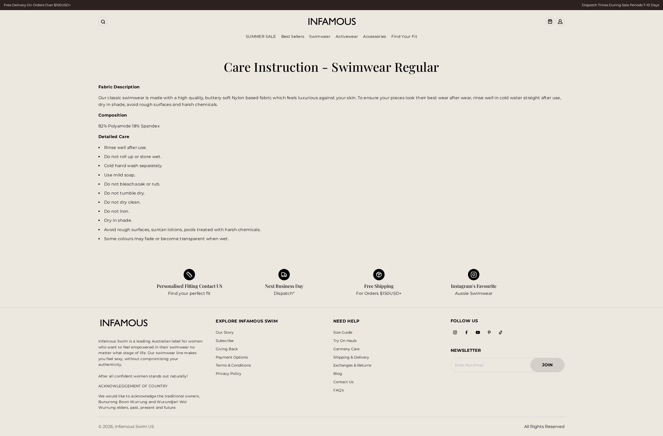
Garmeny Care (346, 349)
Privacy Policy (228, 373)
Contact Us (343, 382)
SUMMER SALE (261, 36)
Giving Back (227, 349)
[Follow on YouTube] (477, 332)
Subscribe (225, 341)
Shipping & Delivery (351, 357)
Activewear (347, 36)
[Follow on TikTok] (500, 332)
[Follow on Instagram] (455, 332)
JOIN (550, 366)
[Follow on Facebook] (466, 332)
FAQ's (338, 390)
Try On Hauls (345, 341)
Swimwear (319, 36)
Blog (337, 373)
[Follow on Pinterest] (489, 332)
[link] (284, 283)
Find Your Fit (404, 36)
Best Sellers (292, 36)
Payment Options (232, 357)
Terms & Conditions (233, 365)
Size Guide (342, 332)
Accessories (374, 36)
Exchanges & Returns (352, 365)
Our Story (225, 332)
